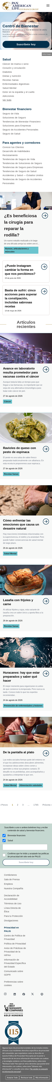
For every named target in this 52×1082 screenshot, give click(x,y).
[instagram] (5, 994)
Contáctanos (10, 875)
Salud (10, 840)
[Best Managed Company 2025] (26, 1010)
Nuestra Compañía (13, 888)
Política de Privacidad (15, 943)
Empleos (8, 884)
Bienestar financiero (16, 835)
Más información (41, 1077)
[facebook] (23, 994)
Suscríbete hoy (26, 44)
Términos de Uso (12, 903)
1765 (35, 805)
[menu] (48, 6)
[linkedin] (14, 994)
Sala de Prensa (12, 879)
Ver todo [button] (7, 100)
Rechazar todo (26, 1077)
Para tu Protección (13, 916)
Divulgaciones (11, 920)
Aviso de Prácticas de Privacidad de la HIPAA (15, 951)
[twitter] (32, 994)
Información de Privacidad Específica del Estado (15, 963)
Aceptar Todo (12, 1077)
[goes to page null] (43, 216)
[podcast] (41, 994)
